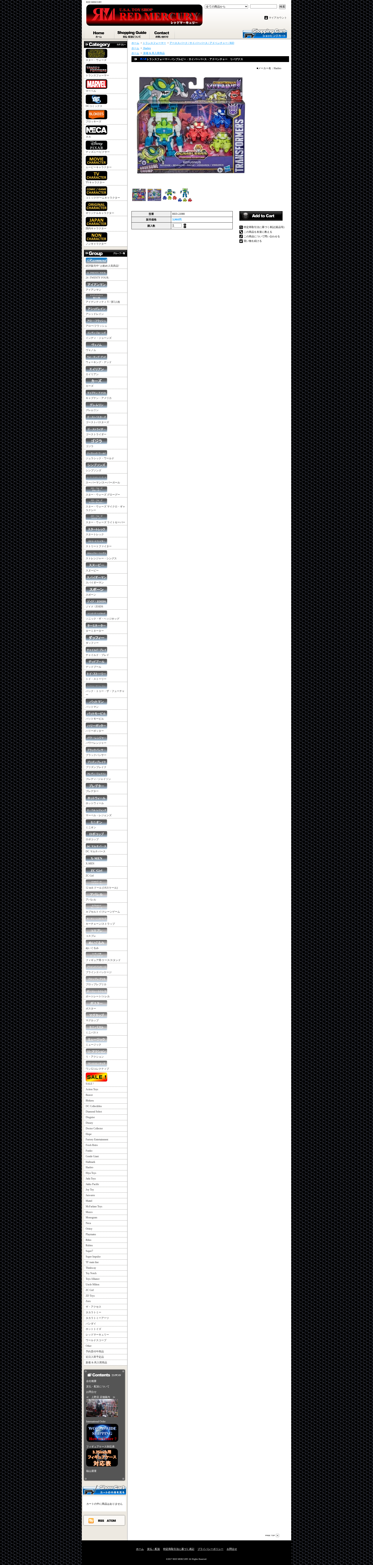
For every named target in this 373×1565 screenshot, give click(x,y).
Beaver (89, 1094)
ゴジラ (89, 446)
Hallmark (90, 1161)
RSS (101, 1520)
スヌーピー (92, 570)
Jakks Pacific (92, 1184)
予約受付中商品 (95, 1351)
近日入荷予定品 (95, 1356)
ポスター (91, 1008)
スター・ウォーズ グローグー (103, 494)
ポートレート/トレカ (98, 996)
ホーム (99, 33)
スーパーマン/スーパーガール (103, 482)
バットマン (92, 706)
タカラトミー (93, 1312)
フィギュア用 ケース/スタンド (103, 960)
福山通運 (91, 1471)
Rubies (89, 1245)
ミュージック (93, 1044)
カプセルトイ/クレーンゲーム (103, 911)
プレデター (92, 791)
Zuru (88, 1301)
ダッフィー (92, 642)
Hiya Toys (91, 1173)
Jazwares (90, 1195)
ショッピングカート (265, 33)
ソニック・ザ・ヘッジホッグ (102, 618)
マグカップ (92, 1020)
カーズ (89, 385)
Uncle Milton (92, 1284)
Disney (89, 1122)
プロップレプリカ (96, 984)
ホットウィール (95, 803)
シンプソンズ (93, 470)
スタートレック (95, 534)
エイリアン (92, 374)
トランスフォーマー (97, 75)
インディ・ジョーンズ (99, 337)
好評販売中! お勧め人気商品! (102, 265)
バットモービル (95, 718)
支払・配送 (153, 1549)
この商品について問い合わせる (262, 236)
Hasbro (89, 1167)
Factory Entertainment (97, 1139)
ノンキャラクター (96, 243)
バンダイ (91, 1323)
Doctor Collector (94, 1128)
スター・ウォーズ (96, 60)
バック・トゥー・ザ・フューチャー (105, 693)
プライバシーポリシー (210, 1549)
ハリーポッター (95, 730)
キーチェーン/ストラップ (100, 923)
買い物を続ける (253, 240)
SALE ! (90, 1083)
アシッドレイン (95, 314)
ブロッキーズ (93, 121)
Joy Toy (90, 1189)
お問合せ (162, 33)
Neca (88, 1223)
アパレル (91, 899)
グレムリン (92, 410)
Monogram (91, 1217)
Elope (89, 1134)
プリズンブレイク (96, 767)
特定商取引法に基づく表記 (178, 1549)
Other (89, 1345)
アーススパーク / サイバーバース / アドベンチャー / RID (201, 43)
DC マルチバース (96, 851)
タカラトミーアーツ (97, 1318)
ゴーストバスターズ (97, 422)
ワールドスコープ (96, 1340)
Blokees (90, 1100)
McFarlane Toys (94, 1206)
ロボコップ (92, 839)
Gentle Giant (92, 1156)
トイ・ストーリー (96, 679)
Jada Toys (91, 1178)
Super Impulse (93, 1256)
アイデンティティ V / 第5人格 (103, 301)
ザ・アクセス (93, 1306)
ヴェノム (91, 350)
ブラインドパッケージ (99, 972)
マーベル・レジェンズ (99, 815)
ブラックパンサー (96, 755)
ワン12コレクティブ (97, 1068)
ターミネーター (95, 630)
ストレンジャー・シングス (101, 558)
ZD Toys (90, 1295)
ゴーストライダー (96, 434)
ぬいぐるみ (92, 948)
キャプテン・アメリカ (99, 398)
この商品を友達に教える (258, 231)
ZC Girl (90, 875)
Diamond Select (94, 1111)
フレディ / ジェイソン (98, 779)
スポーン (91, 594)
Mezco (89, 1212)
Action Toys (92, 1089)
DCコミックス (94, 106)
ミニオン (91, 827)
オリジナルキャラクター (100, 213)
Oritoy (89, 1228)
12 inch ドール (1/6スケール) (102, 887)
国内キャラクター (96, 228)
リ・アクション (95, 1056)
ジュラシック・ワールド (100, 458)
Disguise (90, 1117)
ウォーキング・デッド (99, 362)
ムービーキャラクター (99, 167)
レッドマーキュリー (97, 1334)
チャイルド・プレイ (97, 655)
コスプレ (91, 935)
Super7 (89, 1251)
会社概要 (91, 1381)
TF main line (92, 1262)
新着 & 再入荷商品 (96, 1362)
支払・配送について (132, 33)
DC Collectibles (94, 1106)
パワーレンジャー (96, 742)
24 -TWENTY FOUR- (97, 277)
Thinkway (91, 1267)
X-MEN (90, 863)
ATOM (111, 1520)
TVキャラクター (95, 182)
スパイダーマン (95, 582)
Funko (89, 1150)
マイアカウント (278, 17)
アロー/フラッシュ (96, 325)
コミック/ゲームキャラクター (103, 197)
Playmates (91, 1234)
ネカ (88, 136)
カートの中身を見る (104, 1490)
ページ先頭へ (272, 1535)
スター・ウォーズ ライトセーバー (105, 522)
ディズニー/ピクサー (98, 151)
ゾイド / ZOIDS (94, 606)
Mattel (89, 1200)
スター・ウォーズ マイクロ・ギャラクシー (105, 508)
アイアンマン (93, 289)
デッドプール (93, 666)
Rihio (88, 1239)
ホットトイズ (93, 1329)
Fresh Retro (92, 1145)
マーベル (91, 90)
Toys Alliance (93, 1278)
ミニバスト (92, 1032)
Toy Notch (91, 1273)
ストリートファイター (99, 546)
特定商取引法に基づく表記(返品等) (264, 227)
